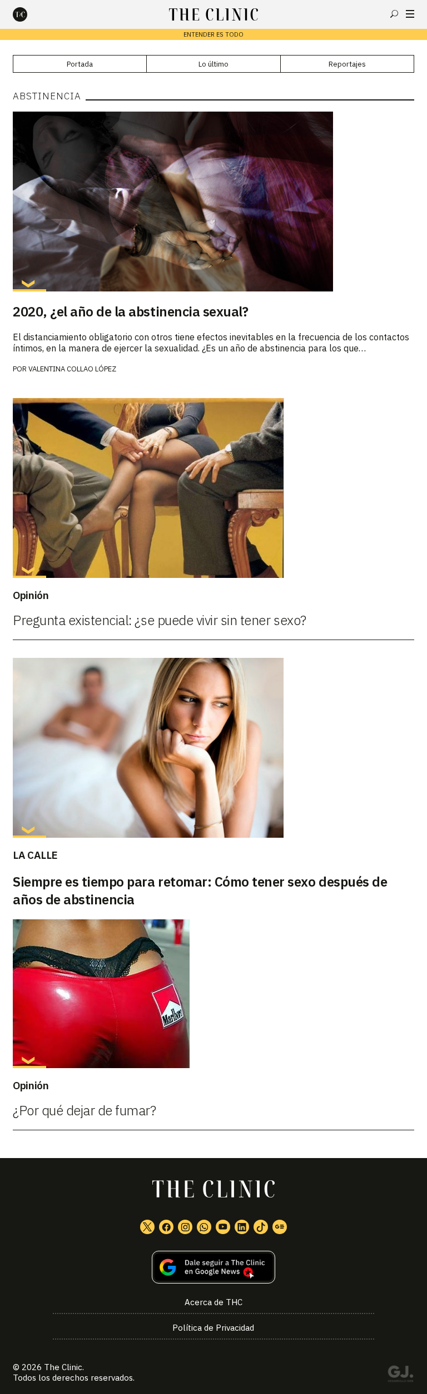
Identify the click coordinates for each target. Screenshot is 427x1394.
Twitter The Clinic (147, 1227)
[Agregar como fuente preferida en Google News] (213, 1267)
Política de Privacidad (213, 1327)
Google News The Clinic (279, 1227)
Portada (80, 64)
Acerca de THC (213, 1302)
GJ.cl (400, 1376)
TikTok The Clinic (261, 1227)
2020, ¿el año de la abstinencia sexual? (130, 311)
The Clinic (63, 1367)
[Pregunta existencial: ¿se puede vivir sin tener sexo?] (213, 488)
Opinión (30, 595)
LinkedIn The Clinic (242, 1227)
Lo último (213, 64)
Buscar (394, 14)
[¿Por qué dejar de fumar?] (213, 993)
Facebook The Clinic (166, 1227)
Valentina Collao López (72, 369)
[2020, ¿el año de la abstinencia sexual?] (213, 201)
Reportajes (347, 64)
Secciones (410, 14)
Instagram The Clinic (185, 1227)
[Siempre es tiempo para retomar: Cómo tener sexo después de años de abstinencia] (213, 748)
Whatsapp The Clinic (204, 1227)
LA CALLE (35, 855)
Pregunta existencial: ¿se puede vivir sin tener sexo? (159, 620)
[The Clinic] (29, 14)
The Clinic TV (223, 1227)
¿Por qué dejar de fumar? (84, 1110)
